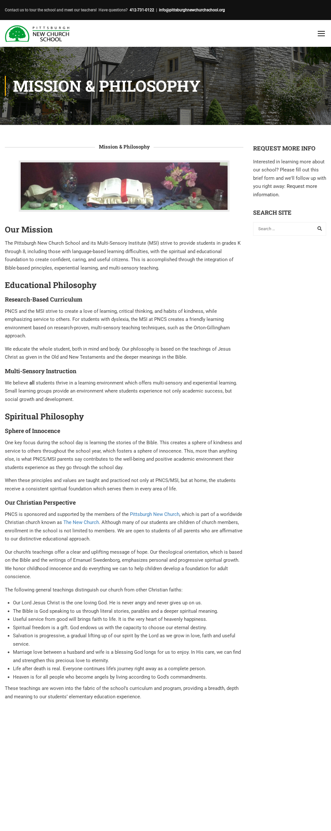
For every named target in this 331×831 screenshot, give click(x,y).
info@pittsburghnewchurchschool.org (192, 10)
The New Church (81, 522)
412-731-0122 (142, 10)
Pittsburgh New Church (154, 514)
